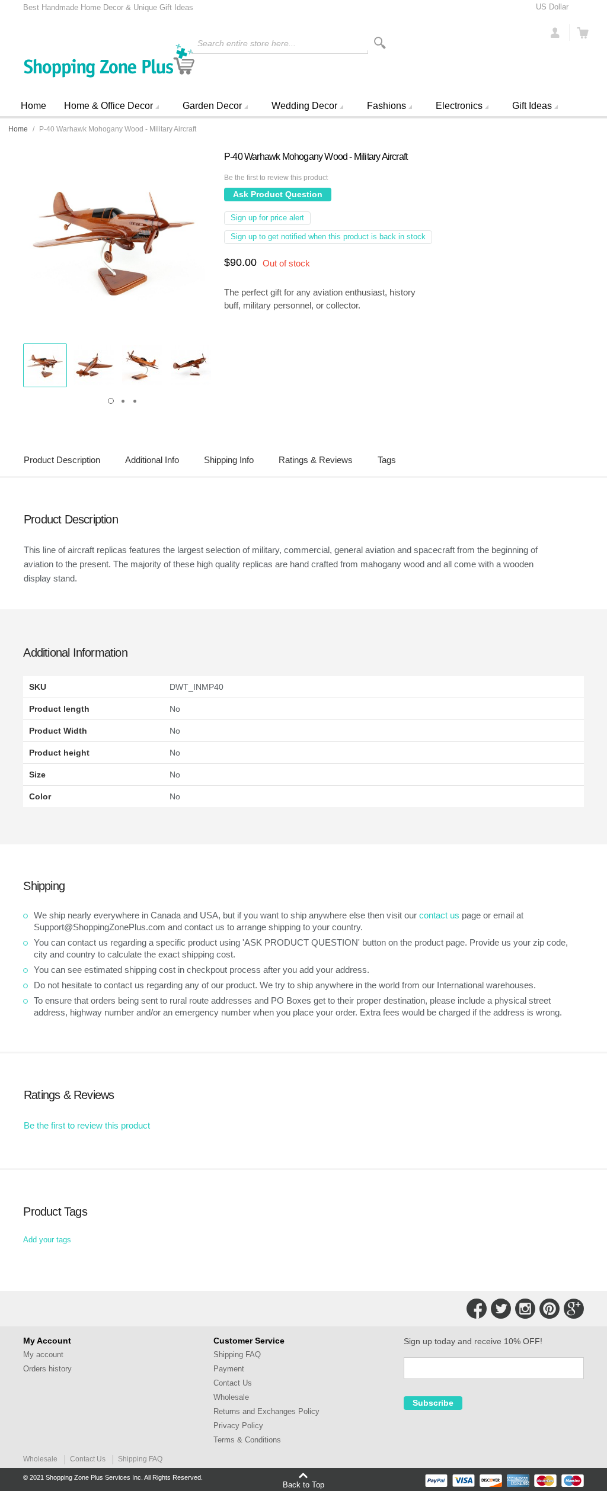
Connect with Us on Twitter (501, 1309)
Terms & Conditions (247, 1439)
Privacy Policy (238, 1425)
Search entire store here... (246, 43)
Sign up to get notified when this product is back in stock (328, 236)
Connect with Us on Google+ (574, 1309)
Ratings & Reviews (316, 460)
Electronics (459, 106)
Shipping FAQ (237, 1354)
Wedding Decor (304, 106)
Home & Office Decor (108, 106)
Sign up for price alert (267, 217)
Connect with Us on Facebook (477, 1309)
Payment (228, 1368)
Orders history (47, 1368)
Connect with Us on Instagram (525, 1309)
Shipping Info (229, 460)
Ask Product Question (277, 194)
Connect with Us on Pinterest (549, 1309)
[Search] (380, 43)
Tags (387, 460)
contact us (439, 915)
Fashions (386, 106)
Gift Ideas (532, 106)
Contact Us (232, 1382)
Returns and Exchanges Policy (266, 1411)
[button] (45, 365)
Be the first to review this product (276, 177)
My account (43, 1354)
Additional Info (152, 460)
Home (33, 106)
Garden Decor (212, 106)
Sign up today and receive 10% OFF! (473, 1341)
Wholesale (231, 1397)
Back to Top (303, 1484)
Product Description (62, 460)
